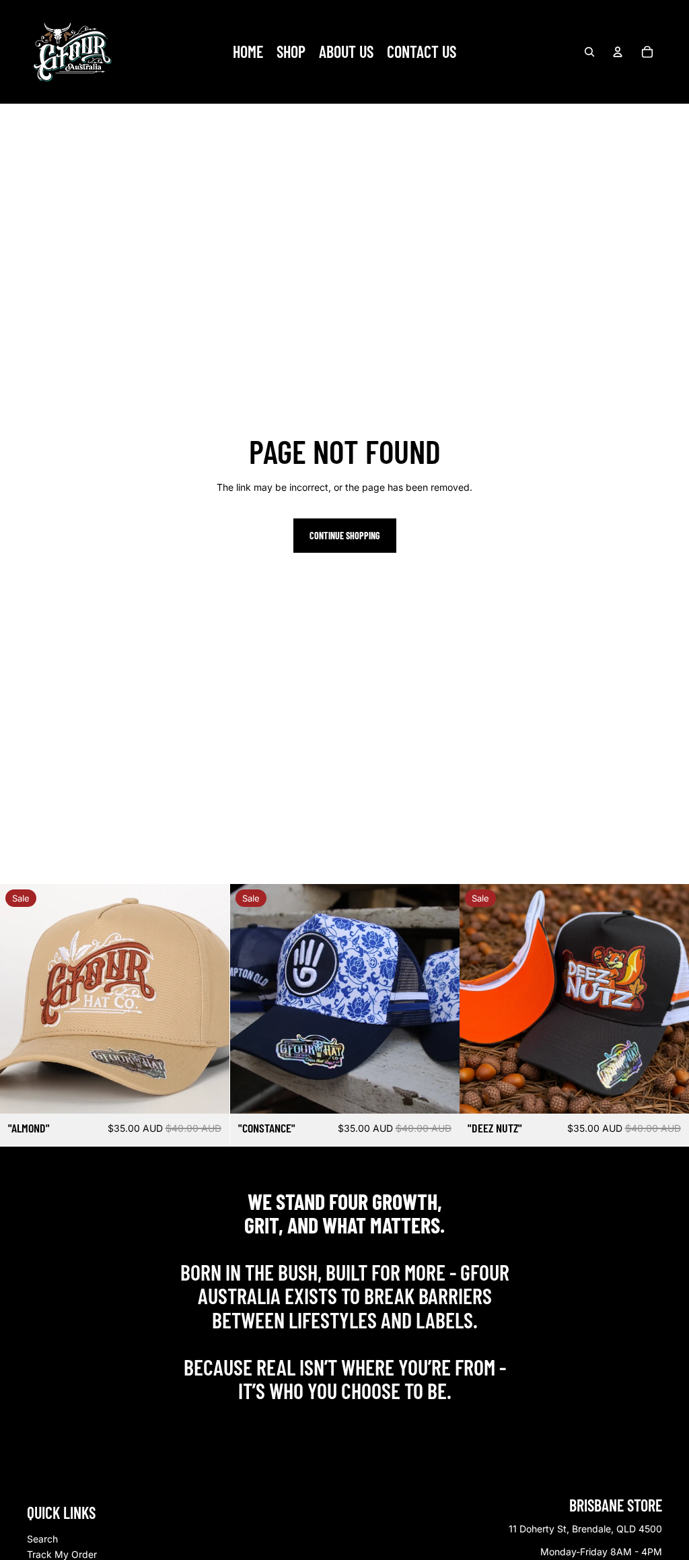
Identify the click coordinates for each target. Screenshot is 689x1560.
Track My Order (62, 1554)
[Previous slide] (20, 998)
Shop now (345, 1419)
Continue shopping (345, 535)
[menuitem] (248, 52)
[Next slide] (209, 998)
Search (42, 1539)
